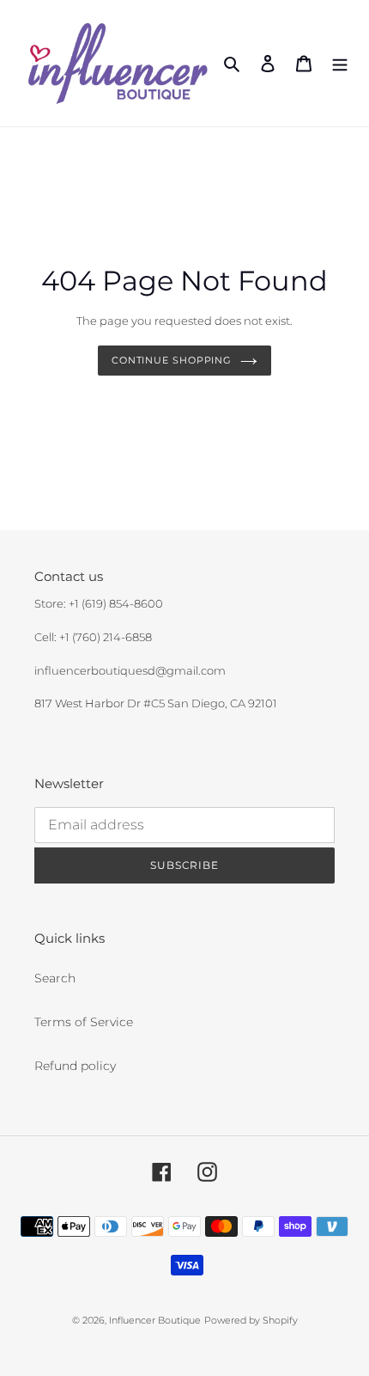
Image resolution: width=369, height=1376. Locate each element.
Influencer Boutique (155, 1320)
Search (55, 978)
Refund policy (75, 1065)
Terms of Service (83, 1022)
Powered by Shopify (251, 1320)
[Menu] (340, 63)
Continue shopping (172, 360)
